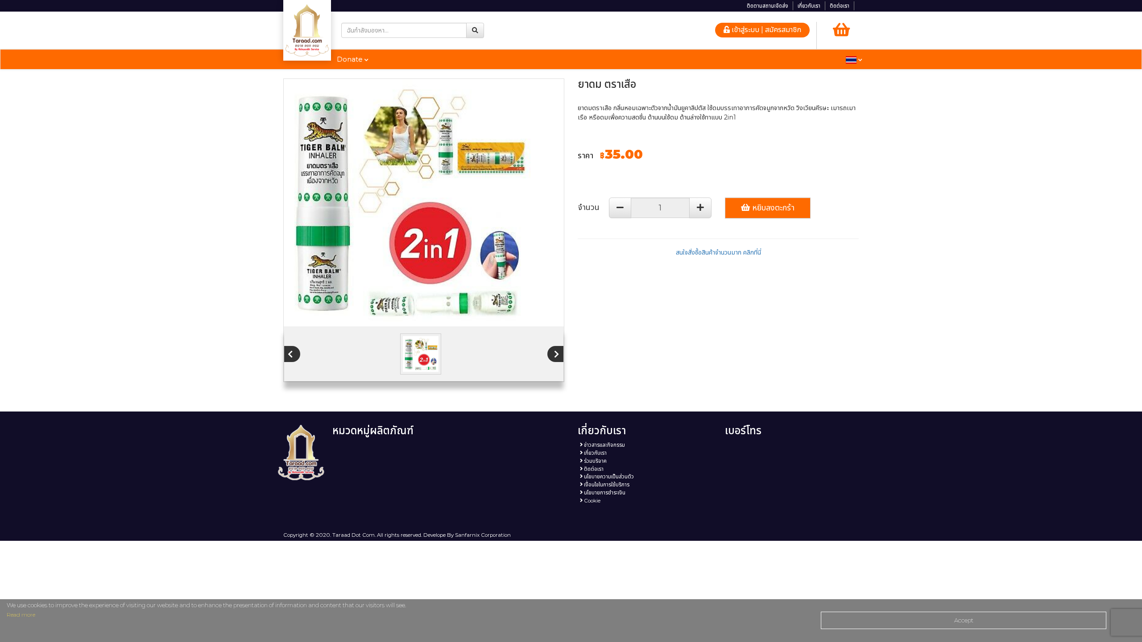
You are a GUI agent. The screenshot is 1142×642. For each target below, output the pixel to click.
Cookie (591, 501)
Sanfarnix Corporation (483, 535)
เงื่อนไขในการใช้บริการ (606, 485)
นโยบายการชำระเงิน (604, 493)
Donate (350, 59)
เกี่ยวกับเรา (809, 6)
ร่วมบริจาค (595, 461)
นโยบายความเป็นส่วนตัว (608, 476)
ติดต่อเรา (839, 6)
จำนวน (589, 207)
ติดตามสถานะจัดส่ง (767, 6)
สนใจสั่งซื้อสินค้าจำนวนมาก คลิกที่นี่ (718, 252)
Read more (21, 614)
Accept (963, 620)
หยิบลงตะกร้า (772, 208)
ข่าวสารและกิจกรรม (604, 445)
